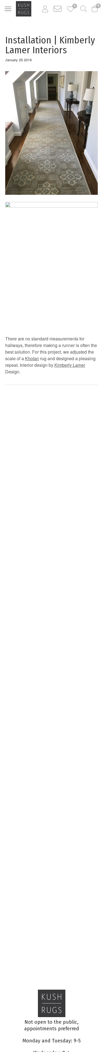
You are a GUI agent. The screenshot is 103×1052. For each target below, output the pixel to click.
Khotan (32, 358)
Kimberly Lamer (69, 365)
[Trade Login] (45, 9)
